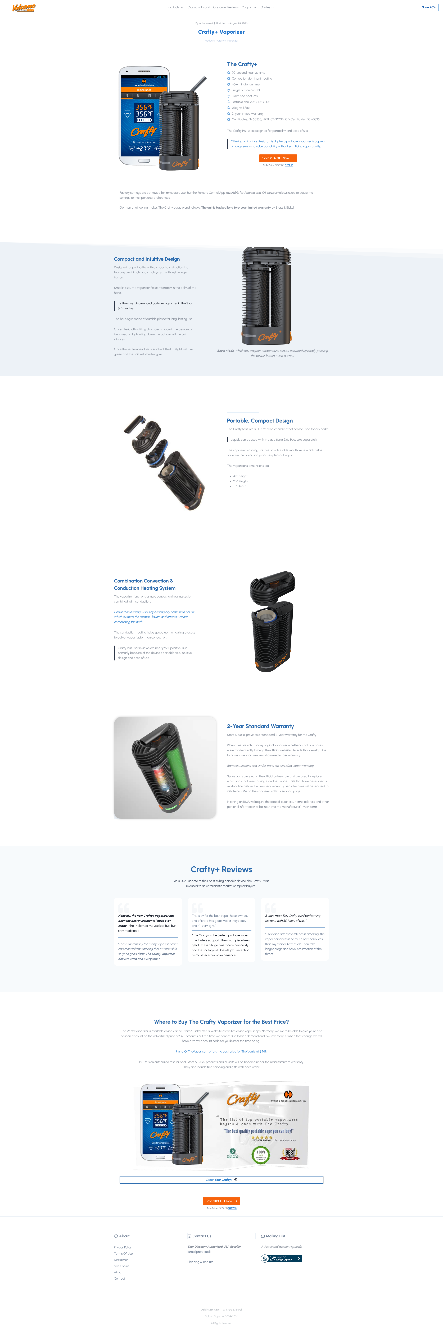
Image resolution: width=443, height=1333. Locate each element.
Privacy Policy (123, 1247)
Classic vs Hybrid (199, 7)
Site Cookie (121, 1266)
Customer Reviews (226, 7)
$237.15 (289, 165)
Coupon (247, 7)
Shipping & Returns (200, 1262)
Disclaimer (121, 1260)
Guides (265, 7)
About (118, 1272)
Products (173, 7)
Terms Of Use (123, 1254)
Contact (119, 1278)
